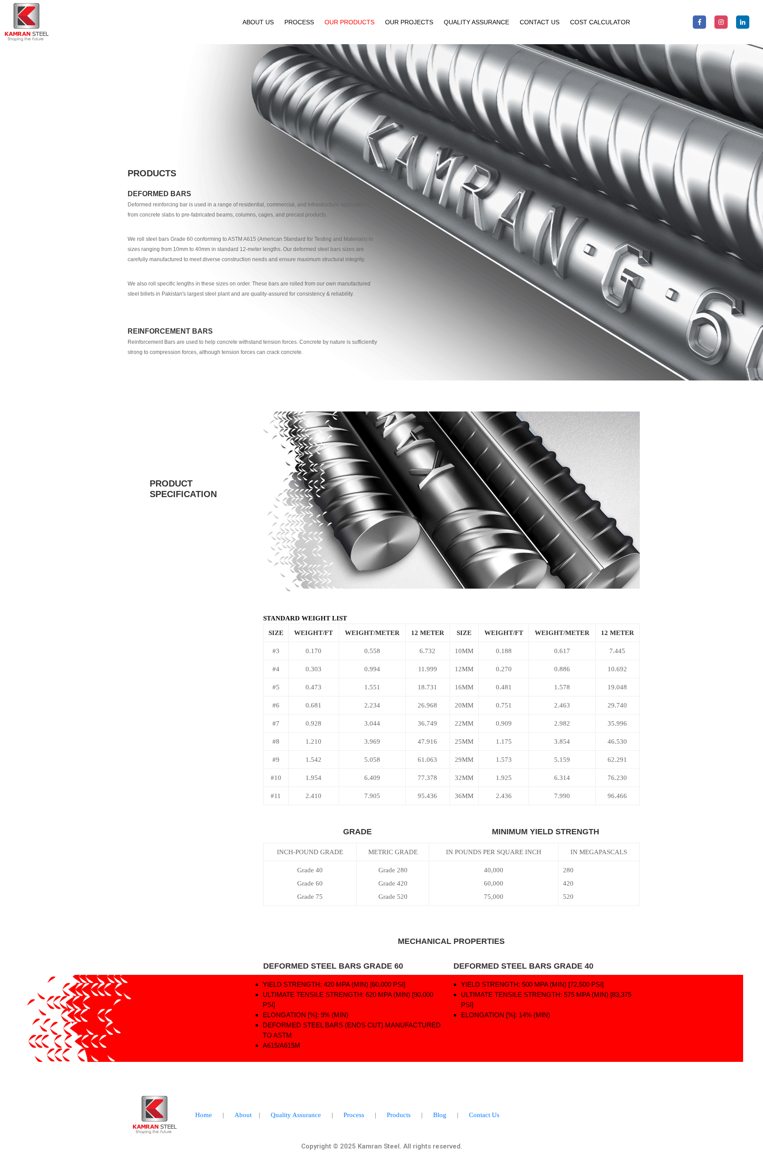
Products (399, 1114)
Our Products (349, 22)
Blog (439, 1114)
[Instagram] (721, 22)
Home (203, 1114)
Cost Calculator (600, 22)
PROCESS (299, 22)
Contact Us (539, 22)
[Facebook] (699, 22)
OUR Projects (409, 22)
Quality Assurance (476, 22)
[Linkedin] (742, 22)
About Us (258, 22)
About (243, 1114)
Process (354, 1114)
